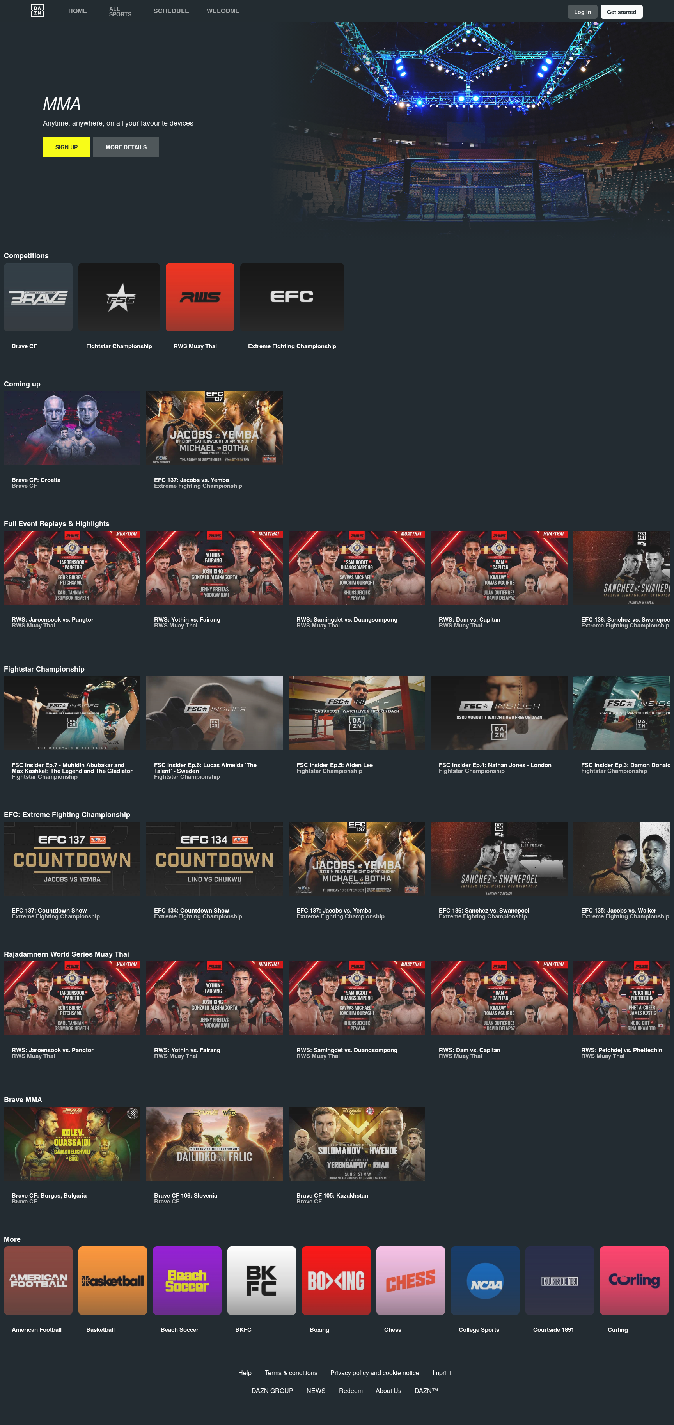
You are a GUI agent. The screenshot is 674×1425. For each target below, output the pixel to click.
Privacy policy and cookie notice (374, 1372)
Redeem (351, 1390)
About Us (388, 1390)
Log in (582, 12)
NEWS (316, 1390)
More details (126, 147)
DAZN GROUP (272, 1390)
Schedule (171, 11)
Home (77, 11)
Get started (622, 12)
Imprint (442, 1372)
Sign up (66, 147)
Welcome (223, 11)
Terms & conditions (291, 1372)
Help (245, 1372)
